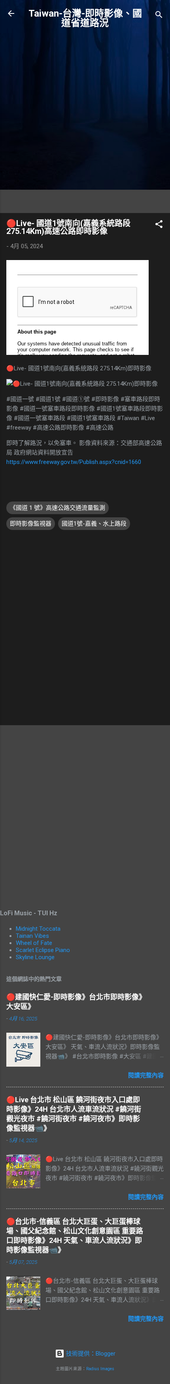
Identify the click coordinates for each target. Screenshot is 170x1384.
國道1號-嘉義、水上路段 (94, 523)
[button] (159, 225)
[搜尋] (159, 16)
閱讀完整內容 (146, 1075)
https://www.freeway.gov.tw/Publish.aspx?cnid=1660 (73, 462)
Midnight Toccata (38, 928)
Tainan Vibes (32, 935)
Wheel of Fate (34, 943)
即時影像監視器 (30, 523)
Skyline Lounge (35, 957)
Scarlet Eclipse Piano (43, 950)
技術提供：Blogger (89, 1353)
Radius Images (100, 1368)
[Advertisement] (85, 122)
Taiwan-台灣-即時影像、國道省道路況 (85, 18)
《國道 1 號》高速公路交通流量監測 (57, 507)
